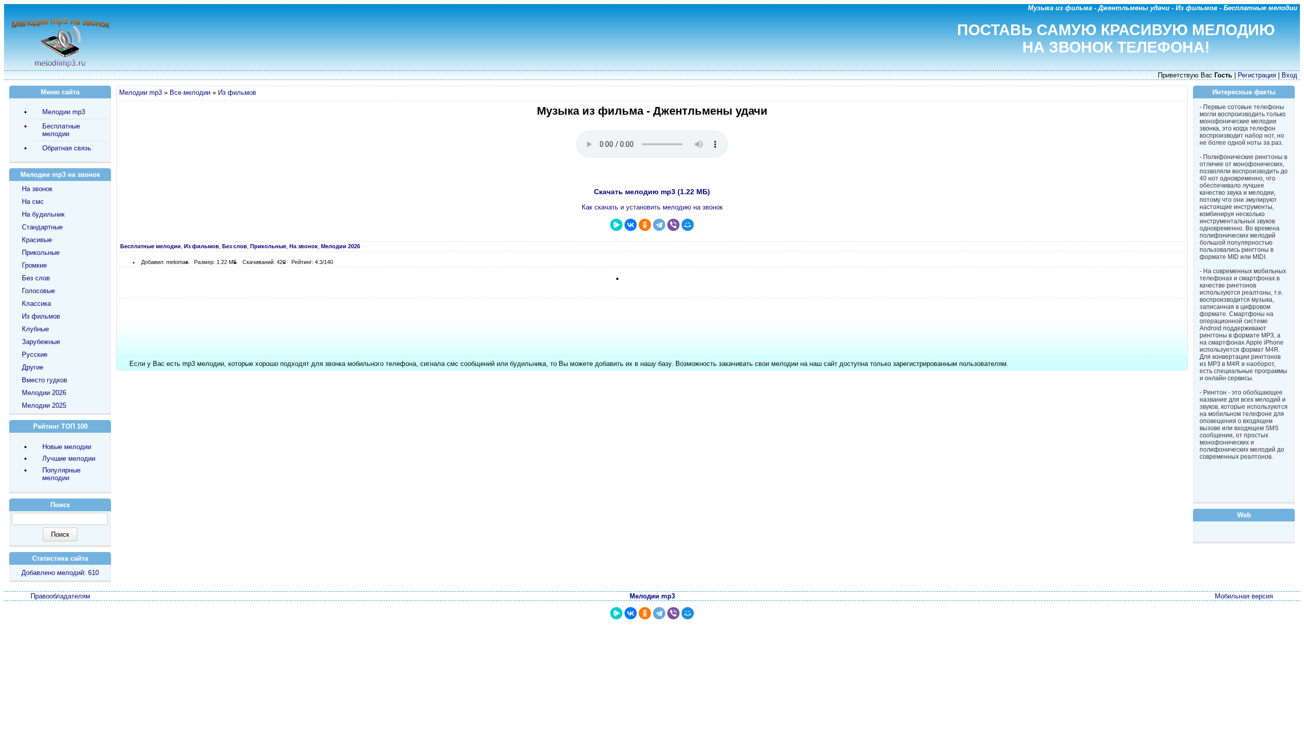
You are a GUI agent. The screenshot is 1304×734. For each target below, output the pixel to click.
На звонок (37, 189)
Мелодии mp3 (140, 92)
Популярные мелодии (61, 474)
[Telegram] (659, 225)
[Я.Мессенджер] (616, 225)
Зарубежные (41, 342)
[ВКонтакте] (630, 225)
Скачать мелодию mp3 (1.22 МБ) (652, 192)
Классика (36, 303)
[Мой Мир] (688, 225)
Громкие (34, 265)
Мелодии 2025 (44, 405)
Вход (1289, 75)
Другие (32, 367)
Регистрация (1257, 75)
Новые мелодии (66, 447)
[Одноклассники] (645, 225)
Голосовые (38, 291)
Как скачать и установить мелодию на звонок (652, 207)
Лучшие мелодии (68, 458)
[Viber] (673, 225)
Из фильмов (237, 92)
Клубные (35, 329)
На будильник (43, 214)
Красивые (37, 240)
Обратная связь (66, 148)
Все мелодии (190, 92)
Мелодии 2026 (44, 393)
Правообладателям (60, 596)
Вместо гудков (44, 380)
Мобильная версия (1244, 596)
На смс (33, 201)
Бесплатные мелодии (61, 130)
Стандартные (42, 227)
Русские (34, 354)
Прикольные (41, 252)
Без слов (36, 278)
